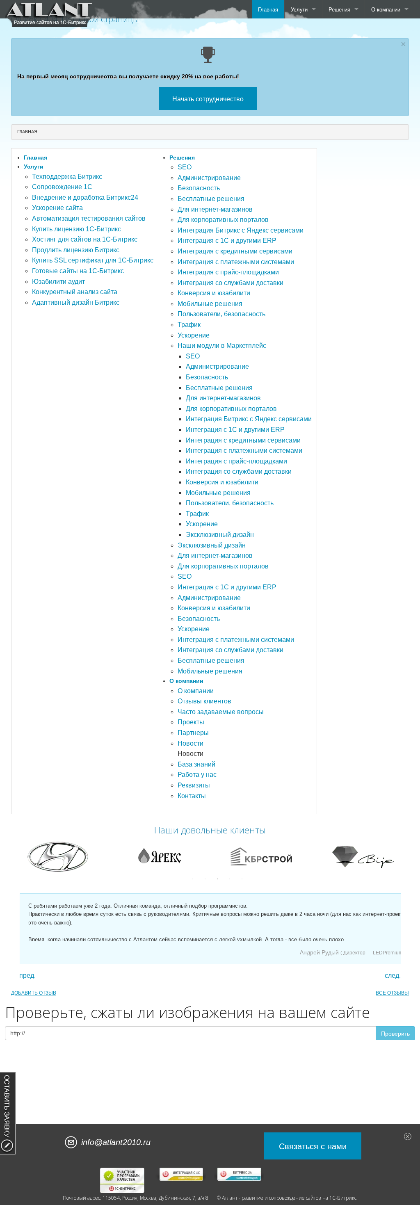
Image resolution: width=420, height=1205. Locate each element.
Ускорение (194, 335)
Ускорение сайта (57, 207)
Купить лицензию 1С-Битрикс (76, 229)
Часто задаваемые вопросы (221, 711)
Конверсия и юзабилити (214, 293)
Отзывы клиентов (204, 701)
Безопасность (199, 188)
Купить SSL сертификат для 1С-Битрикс (92, 260)
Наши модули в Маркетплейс (222, 345)
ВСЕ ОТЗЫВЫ (392, 993)
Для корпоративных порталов (223, 219)
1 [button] (193, 879)
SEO (185, 167)
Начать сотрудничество (208, 98)
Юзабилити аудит (58, 281)
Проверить (395, 1033)
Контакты (192, 795)
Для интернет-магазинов (215, 209)
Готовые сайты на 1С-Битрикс (78, 270)
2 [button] (205, 879)
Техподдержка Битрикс (67, 176)
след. (393, 975)
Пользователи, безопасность (221, 313)
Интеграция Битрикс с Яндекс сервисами (241, 230)
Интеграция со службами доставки (230, 282)
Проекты (191, 722)
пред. (27, 975)
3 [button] (217, 879)
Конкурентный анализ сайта (74, 291)
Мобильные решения (210, 303)
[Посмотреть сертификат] (122, 1180)
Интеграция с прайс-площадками (228, 272)
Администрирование (209, 177)
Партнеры (193, 732)
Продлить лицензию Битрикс (75, 249)
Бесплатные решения (211, 198)
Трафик (189, 324)
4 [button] (230, 879)
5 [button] (242, 879)
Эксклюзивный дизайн (220, 534)
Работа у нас (197, 774)
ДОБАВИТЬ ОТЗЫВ (33, 993)
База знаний (196, 764)
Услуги (299, 9)
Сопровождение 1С (62, 186)
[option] (152, 856)
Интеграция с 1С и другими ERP (227, 240)
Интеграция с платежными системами (236, 261)
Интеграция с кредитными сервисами (235, 251)
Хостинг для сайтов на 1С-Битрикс (84, 239)
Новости (190, 743)
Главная (268, 9)
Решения (339, 9)
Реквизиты (194, 785)
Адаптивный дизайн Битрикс (75, 302)
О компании (385, 9)
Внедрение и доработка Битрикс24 (85, 197)
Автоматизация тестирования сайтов (89, 218)
